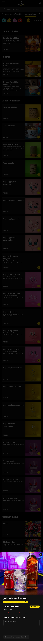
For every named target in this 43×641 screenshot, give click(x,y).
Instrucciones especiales (14, 617)
